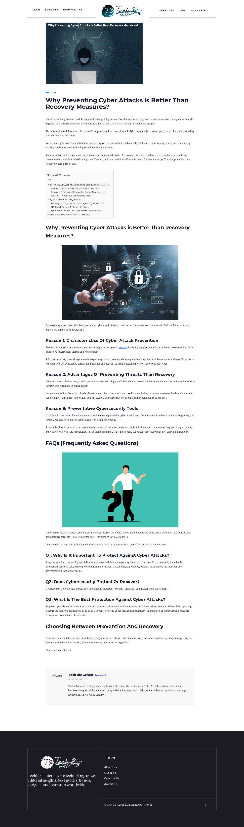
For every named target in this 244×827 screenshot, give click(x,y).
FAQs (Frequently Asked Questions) (64, 199)
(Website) (100, 675)
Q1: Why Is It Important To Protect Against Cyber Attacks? (77, 203)
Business (51, 9)
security (123, 347)
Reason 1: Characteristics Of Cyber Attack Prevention (75, 188)
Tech (36, 9)
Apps (182, 10)
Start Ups (166, 10)
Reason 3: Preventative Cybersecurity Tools (71, 195)
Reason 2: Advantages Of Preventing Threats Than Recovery (78, 192)
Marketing (199, 10)
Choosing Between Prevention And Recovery (68, 214)
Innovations (72, 9)
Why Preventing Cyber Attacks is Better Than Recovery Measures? (78, 184)
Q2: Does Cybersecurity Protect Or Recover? (71, 207)
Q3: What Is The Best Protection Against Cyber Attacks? (76, 210)
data (115, 566)
